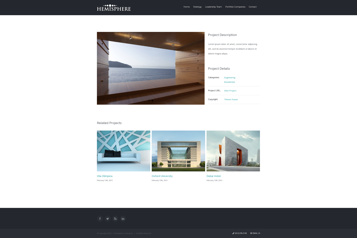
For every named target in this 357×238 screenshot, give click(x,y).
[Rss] (115, 219)
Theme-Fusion (231, 99)
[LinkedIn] (123, 219)
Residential (229, 82)
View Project (230, 90)
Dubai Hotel (214, 176)
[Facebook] (100, 219)
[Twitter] (108, 219)
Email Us (256, 233)
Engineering (229, 77)
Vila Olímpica (104, 176)
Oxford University (162, 176)
